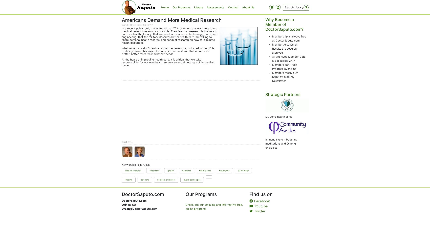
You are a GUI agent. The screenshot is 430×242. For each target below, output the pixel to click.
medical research (133, 170)
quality (170, 170)
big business (205, 170)
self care (145, 179)
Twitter (259, 211)
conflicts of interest (166, 179)
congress (186, 170)
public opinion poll (192, 179)
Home (165, 7)
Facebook (262, 201)
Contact (233, 7)
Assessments (215, 7)
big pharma (224, 170)
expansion (154, 170)
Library (198, 7)
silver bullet (243, 170)
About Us (248, 7)
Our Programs (181, 7)
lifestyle (128, 179)
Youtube (261, 206)
